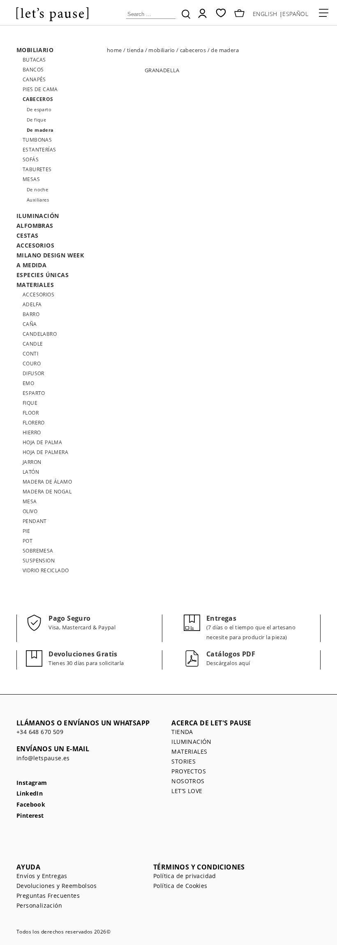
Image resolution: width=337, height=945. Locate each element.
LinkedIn (29, 793)
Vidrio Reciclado (46, 570)
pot (27, 540)
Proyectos (188, 771)
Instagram (31, 783)
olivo (30, 511)
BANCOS (33, 69)
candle (33, 343)
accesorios (38, 294)
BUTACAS (34, 59)
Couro (32, 363)
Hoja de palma (42, 442)
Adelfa (32, 304)
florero (34, 422)
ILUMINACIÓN (37, 216)
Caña (30, 324)
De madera (40, 130)
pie (26, 531)
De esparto (39, 109)
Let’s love (186, 791)
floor (31, 412)
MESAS (31, 179)
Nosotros (187, 781)
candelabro (40, 333)
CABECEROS (38, 99)
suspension (39, 560)
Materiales (189, 751)
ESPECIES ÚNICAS (42, 275)
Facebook (30, 804)
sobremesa (38, 550)
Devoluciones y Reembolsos (56, 886)
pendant (35, 521)
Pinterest (30, 815)
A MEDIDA (31, 265)
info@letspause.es (43, 758)
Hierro (32, 432)
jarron (32, 462)
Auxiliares (38, 200)
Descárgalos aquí (228, 663)
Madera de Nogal (47, 491)
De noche (37, 189)
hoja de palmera (45, 452)
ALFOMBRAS (34, 225)
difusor (33, 373)
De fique (36, 120)
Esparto (34, 393)
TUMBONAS (37, 139)
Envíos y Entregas (41, 876)
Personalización (39, 905)
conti (30, 353)
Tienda (182, 732)
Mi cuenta (202, 13)
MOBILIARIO (34, 50)
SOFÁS (31, 159)
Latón (31, 471)
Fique (30, 402)
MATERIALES (35, 285)
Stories (183, 761)
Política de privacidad (184, 876)
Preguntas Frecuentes (48, 895)
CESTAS (27, 235)
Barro (31, 314)
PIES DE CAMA (40, 89)
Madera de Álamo (47, 481)
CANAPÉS (34, 79)
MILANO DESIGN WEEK (50, 255)
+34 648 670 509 (39, 732)
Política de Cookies (180, 886)
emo (28, 383)
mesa (30, 501)
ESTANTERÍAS (39, 149)
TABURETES (37, 169)
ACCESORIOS (35, 245)
